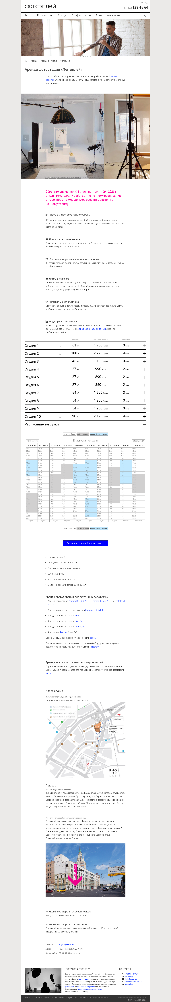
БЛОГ (76, 998)
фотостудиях (83, 979)
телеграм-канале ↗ (76, 585)
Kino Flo (79, 621)
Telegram (94, 647)
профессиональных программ (90, 989)
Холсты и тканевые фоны (60, 579)
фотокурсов (69, 986)
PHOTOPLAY (29, 998)
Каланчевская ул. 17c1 (134, 981)
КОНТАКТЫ (84, 998)
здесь (93, 638)
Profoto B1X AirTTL (94, 610)
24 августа (137, 441)
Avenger (64, 632)
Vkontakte (129, 984)
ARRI (77, 615)
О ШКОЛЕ (39, 998)
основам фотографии (86, 986)
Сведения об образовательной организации (131, 998)
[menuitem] (28, 16)
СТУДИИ (69, 998)
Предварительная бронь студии (84, 543)
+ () (132, 974)
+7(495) (66, 945)
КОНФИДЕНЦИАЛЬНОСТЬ (99, 998)
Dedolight (79, 626)
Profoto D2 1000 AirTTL (80, 601)
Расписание (45, 15)
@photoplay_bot (131, 979)
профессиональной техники (92, 329)
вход (145, 2)
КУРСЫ (47, 998)
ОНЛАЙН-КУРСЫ (58, 998)
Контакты (113, 15)
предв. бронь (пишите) (98, 434)
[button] (146, 37)
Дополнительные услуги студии (63, 568)
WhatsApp (129, 976)
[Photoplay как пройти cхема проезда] (85, 740)
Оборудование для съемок (61, 562)
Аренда (63, 15)
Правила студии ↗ (56, 557)
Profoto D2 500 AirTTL (102, 601)
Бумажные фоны (56, 574)
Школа (29, 15)
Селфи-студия (82, 15)
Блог (99, 15)
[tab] (85, 345)
